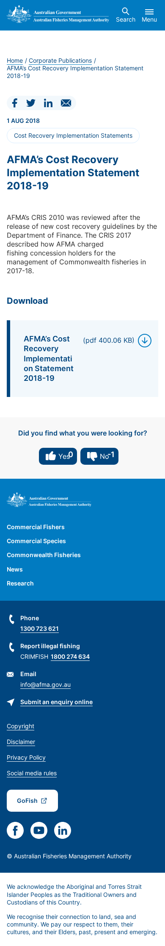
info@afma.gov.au (45, 684)
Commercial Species (36, 540)
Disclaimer (21, 741)
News (15, 569)
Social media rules (32, 773)
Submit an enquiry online (56, 701)
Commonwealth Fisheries (44, 554)
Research (20, 583)
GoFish (27, 800)
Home (15, 60)
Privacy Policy (26, 757)
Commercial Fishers (36, 526)
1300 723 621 (39, 628)
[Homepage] (58, 15)
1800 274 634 (70, 656)
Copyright (20, 726)
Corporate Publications (60, 60)
